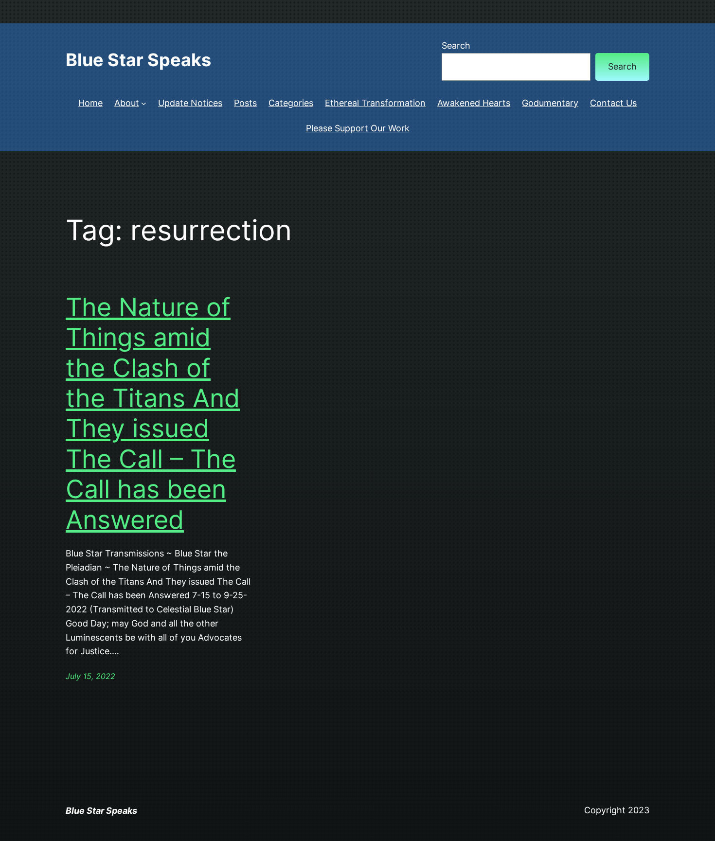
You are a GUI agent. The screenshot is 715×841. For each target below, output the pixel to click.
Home (90, 103)
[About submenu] (143, 103)
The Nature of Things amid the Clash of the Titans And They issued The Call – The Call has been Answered (153, 413)
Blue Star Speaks (138, 60)
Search (456, 45)
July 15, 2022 (90, 676)
